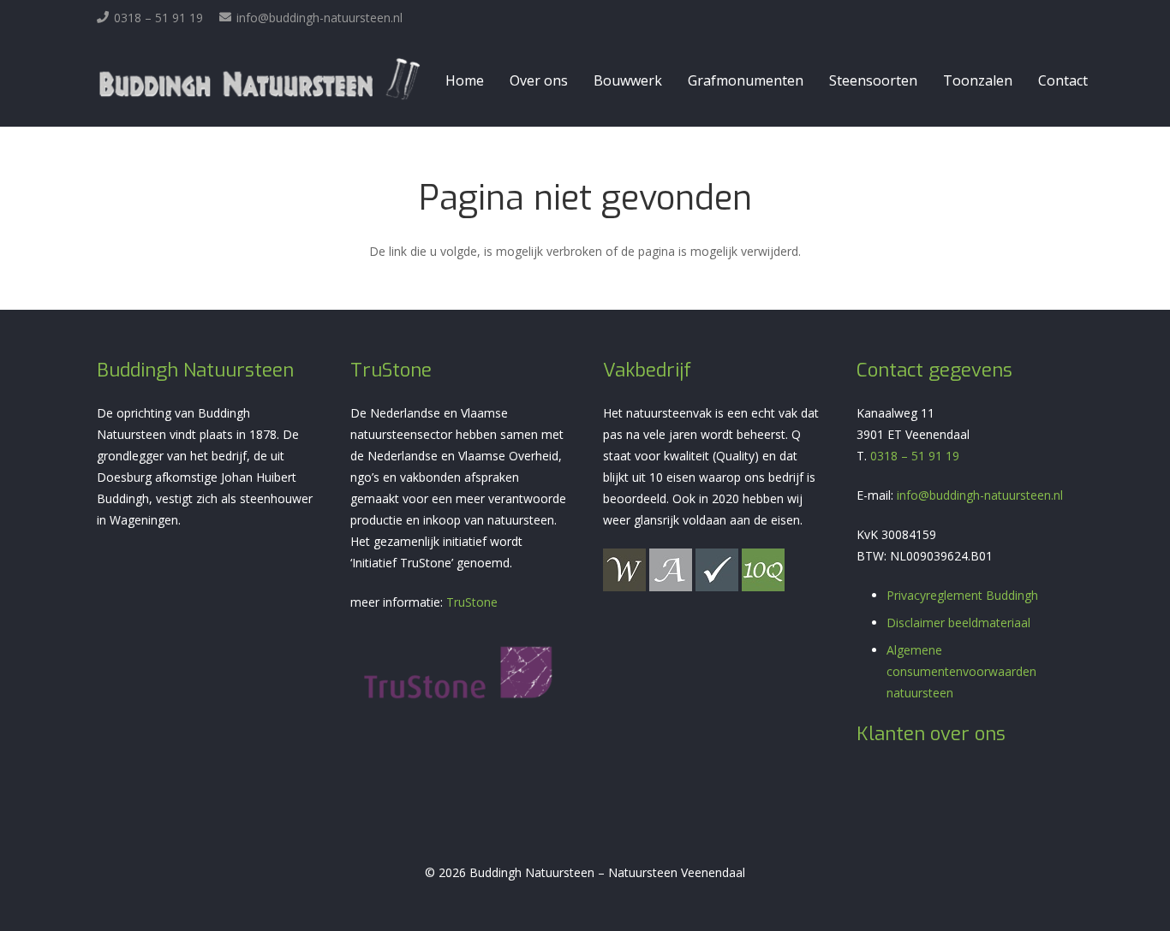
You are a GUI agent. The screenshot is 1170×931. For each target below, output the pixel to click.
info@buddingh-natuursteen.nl (980, 495)
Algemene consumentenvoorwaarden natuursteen (961, 671)
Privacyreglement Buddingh (962, 595)
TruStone (472, 602)
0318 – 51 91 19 (914, 456)
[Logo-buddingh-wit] (259, 80)
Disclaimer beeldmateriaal (958, 622)
